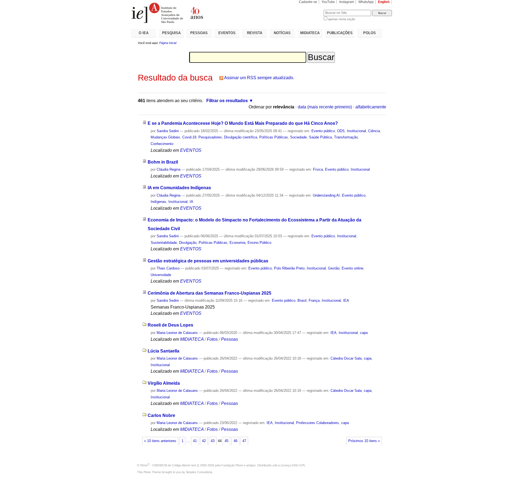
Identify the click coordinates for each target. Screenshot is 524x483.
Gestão (334, 268)
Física (318, 169)
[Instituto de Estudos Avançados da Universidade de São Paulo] (196, 13)
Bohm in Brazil (163, 162)
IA (191, 202)
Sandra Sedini (168, 131)
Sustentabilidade (164, 243)
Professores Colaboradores (317, 423)
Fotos (212, 339)
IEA (346, 300)
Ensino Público (259, 243)
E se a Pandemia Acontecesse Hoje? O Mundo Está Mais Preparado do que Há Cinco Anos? (243, 123)
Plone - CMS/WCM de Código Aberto (165, 465)
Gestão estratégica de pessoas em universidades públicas (208, 261)
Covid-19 (189, 137)
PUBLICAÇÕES (340, 33)
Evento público (323, 131)
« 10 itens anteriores (160, 441)
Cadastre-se (308, 2)
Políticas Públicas (273, 137)
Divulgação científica (240, 137)
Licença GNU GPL (293, 465)
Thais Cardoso (168, 268)
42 (204, 441)
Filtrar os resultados (227, 100)
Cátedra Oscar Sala (346, 358)
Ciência (374, 131)
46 (235, 441)
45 (226, 441)
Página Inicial (167, 43)
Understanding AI (326, 195)
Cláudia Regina (168, 169)
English (383, 2)
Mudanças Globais (165, 137)
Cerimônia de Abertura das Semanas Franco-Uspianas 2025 (209, 293)
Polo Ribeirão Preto (289, 268)
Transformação (346, 137)
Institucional (356, 131)
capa (364, 333)
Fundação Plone (232, 465)
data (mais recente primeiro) (325, 107)
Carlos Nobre (161, 415)
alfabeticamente (370, 107)
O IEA (143, 33)
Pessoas (229, 339)
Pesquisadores (210, 137)
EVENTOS (227, 33)
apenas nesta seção (341, 19)
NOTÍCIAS (282, 33)
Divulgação (187, 243)
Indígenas (158, 202)
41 (195, 441)
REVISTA (254, 33)
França (314, 300)
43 (213, 441)
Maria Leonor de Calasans (177, 333)
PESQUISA (171, 33)
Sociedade (298, 137)
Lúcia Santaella (163, 351)
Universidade (161, 275)
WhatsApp (366, 2)
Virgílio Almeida (164, 383)
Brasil (301, 300)
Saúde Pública (320, 137)
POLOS (369, 33)
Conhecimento (162, 144)
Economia (237, 243)
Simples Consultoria (199, 472)
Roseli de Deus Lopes (170, 325)
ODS (341, 131)
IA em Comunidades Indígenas (179, 187)
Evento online (352, 268)
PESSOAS (199, 33)
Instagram (346, 2)
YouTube (328, 2)
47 (244, 441)
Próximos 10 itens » (364, 441)
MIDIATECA (310, 33)
